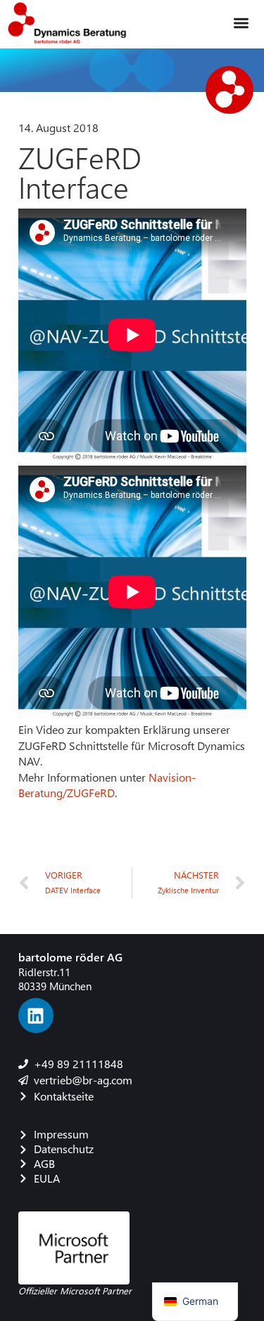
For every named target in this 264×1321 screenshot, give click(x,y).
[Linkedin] (36, 1015)
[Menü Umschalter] (241, 23)
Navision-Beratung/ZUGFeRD (107, 785)
